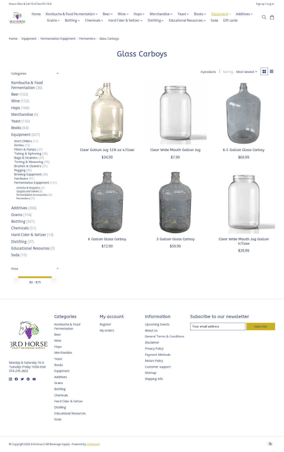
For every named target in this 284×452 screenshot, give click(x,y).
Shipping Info (154, 379)
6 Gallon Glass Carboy (107, 239)
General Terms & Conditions (164, 336)
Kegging (20, 170)
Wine (15, 100)
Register (105, 324)
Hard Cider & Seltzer (28, 234)
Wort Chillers (23, 141)
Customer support (158, 367)
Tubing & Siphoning (27, 153)
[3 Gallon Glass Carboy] (175, 202)
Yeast (16, 120)
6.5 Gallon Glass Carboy (243, 150)
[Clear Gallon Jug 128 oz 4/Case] (107, 113)
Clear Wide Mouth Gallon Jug (175, 150)
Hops (15, 107)
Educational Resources (30, 248)
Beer (15, 94)
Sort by (228, 72)
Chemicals (20, 227)
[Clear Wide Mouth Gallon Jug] (175, 113)
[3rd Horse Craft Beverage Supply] (17, 17)
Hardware (21, 178)
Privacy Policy (154, 348)
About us (151, 330)
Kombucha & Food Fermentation (27, 85)
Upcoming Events (157, 324)
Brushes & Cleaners (27, 166)
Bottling (18, 221)
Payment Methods (157, 354)
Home (36, 14)
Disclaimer (152, 342)
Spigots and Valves (27, 191)
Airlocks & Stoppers (28, 188)
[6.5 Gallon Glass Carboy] (243, 113)
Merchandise (22, 114)
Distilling (19, 241)
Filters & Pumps (25, 149)
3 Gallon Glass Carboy (175, 239)
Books (16, 127)
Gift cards (230, 20)
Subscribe (260, 326)
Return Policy (154, 360)
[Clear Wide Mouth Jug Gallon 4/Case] (243, 202)
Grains (16, 214)
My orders (107, 330)
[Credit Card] (270, 444)
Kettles (19, 145)
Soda (214, 20)
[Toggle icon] (264, 17)
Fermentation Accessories (31, 195)
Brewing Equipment (28, 174)
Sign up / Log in (265, 4)
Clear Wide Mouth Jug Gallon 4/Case (244, 241)
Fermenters (87, 38)
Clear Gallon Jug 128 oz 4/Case (107, 150)
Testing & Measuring (28, 162)
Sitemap (150, 373)
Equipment (29, 38)
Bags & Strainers (26, 157)
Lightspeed (93, 444)
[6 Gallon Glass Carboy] (107, 202)
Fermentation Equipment (58, 38)
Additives (19, 207)
